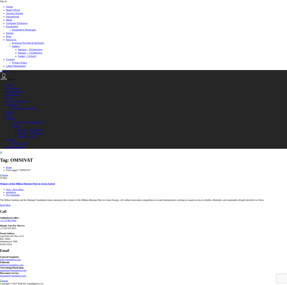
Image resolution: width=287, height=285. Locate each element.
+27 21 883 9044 (8, 220)
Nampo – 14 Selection (30, 52)
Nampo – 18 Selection (30, 49)
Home (9, 6)
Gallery (16, 46)
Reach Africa (13, 10)
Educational (12, 16)
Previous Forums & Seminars (28, 43)
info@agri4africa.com (10, 259)
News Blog (18, 189)
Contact (10, 59)
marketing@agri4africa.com (13, 270)
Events (9, 33)
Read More (5, 205)
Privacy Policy (19, 62)
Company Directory (17, 23)
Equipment (12, 26)
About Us (11, 39)
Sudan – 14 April (27, 56)
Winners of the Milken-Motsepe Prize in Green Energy (27, 183)
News (9, 20)
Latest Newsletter (16, 66)
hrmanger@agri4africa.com (13, 276)
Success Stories (14, 13)
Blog (8, 36)
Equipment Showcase (24, 29)
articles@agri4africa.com (11, 265)
